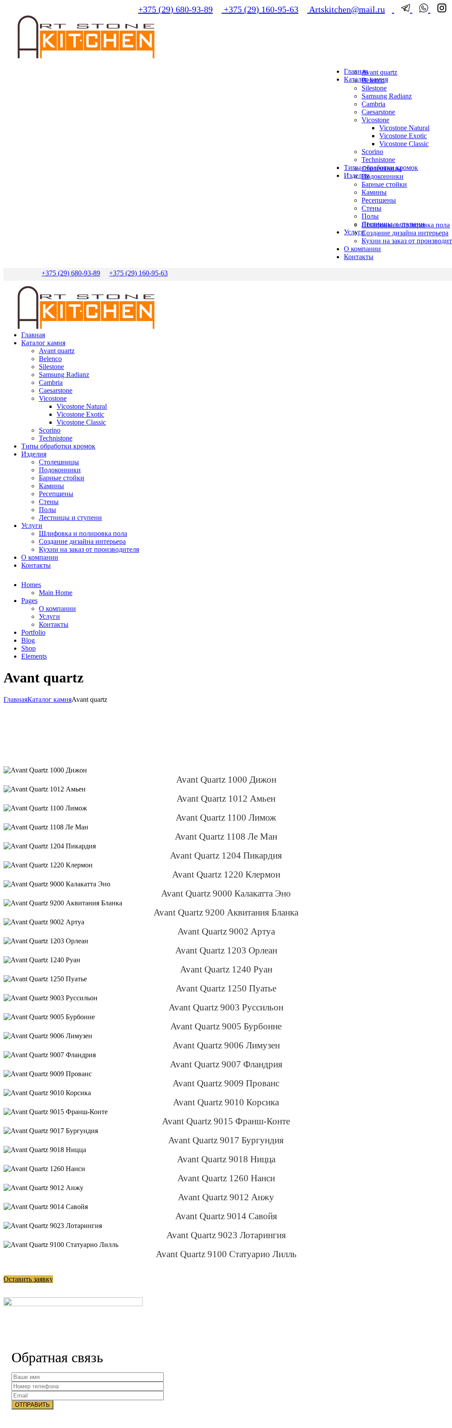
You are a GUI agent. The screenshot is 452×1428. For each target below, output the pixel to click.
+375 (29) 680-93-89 (175, 9)
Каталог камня (49, 699)
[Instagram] (438, 9)
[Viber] (421, 9)
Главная (15, 699)
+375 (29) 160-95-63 (260, 9)
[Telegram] (403, 9)
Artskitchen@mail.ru (346, 9)
